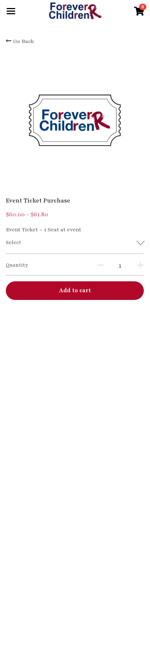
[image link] (75, 10)
